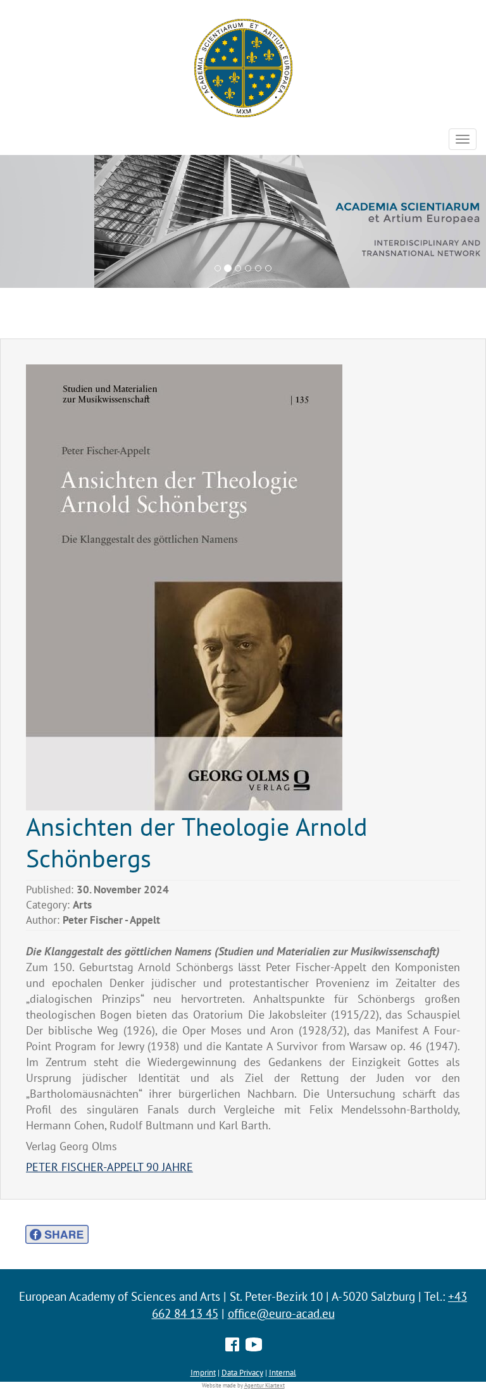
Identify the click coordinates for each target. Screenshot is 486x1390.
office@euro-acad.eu (281, 1313)
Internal (282, 1372)
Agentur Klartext (264, 1385)
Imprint (203, 1372)
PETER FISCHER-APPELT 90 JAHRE (109, 1167)
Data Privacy (242, 1372)
